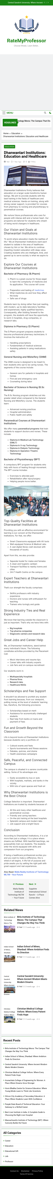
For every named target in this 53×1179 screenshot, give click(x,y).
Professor (9, 1161)
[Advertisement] (26, 82)
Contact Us (14, 1171)
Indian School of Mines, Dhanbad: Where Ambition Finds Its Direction (33, 949)
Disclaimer (25, 1171)
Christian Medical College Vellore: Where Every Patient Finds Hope (23, 3)
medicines (39, 290)
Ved (8, 161)
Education (9, 146)
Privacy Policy (37, 1171)
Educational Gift (11, 1151)
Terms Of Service (26, 1174)
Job (6, 1156)
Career (7, 1141)
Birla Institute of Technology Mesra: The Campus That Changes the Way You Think (31, 920)
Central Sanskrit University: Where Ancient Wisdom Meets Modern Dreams (32, 979)
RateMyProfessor (26, 41)
